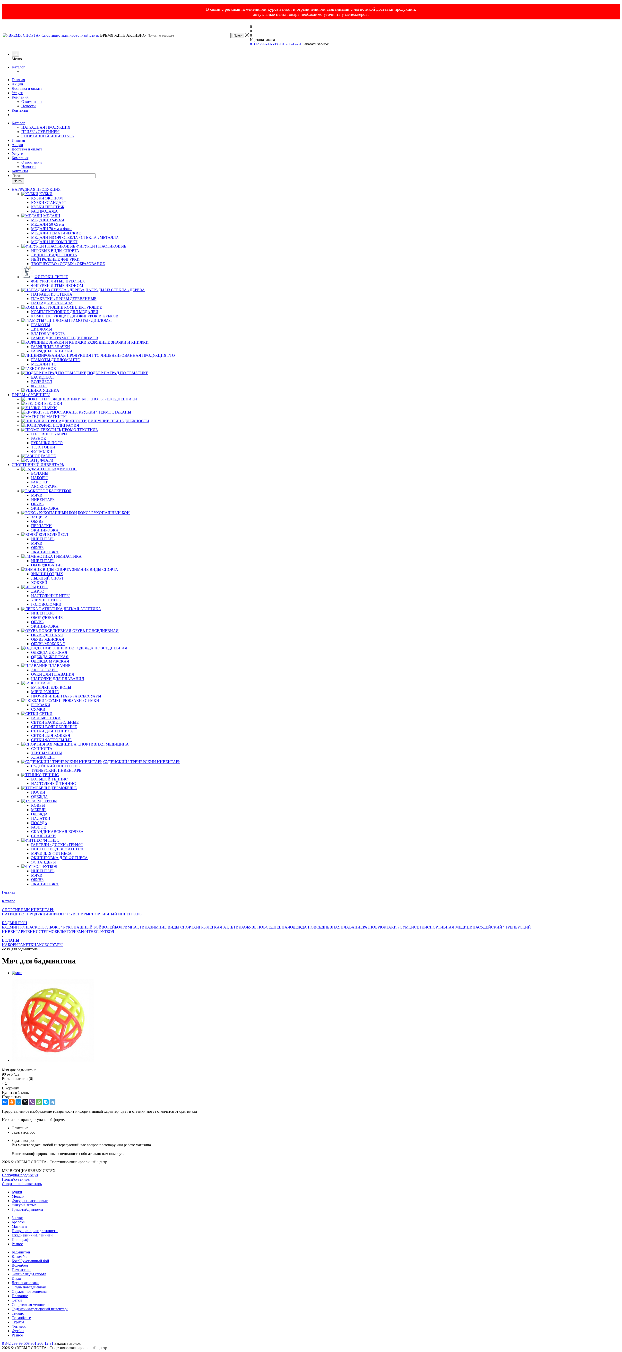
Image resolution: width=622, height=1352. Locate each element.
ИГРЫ (201, 927)
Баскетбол (20, 1256)
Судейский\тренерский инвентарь (40, 1309)
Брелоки (19, 1222)
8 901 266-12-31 (289, 44)
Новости (28, 106)
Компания (20, 97)
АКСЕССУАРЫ (49, 945)
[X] (25, 1102)
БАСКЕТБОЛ (38, 927)
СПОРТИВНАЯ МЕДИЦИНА (452, 927)
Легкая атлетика (25, 1283)
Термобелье (21, 1318)
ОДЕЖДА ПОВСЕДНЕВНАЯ (315, 927)
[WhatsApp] (39, 1102)
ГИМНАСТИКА (136, 927)
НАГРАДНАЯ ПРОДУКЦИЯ (45, 127)
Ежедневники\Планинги (32, 1235)
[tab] (316, 1128)
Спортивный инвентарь (22, 1184)
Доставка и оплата (27, 88)
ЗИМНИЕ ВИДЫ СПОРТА (173, 927)
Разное (17, 1244)
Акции (17, 84)
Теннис (18, 1313)
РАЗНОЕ (370, 927)
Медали (18, 1196)
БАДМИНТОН (14, 927)
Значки (17, 1218)
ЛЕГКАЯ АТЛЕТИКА (225, 927)
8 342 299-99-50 (263, 44)
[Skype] (46, 1102)
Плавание (20, 1296)
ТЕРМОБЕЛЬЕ (54, 931)
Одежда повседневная (30, 1291)
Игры (16, 1278)
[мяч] (17, 973)
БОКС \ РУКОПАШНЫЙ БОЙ (76, 927)
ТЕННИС (33, 931)
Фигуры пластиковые (30, 1201)
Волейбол (20, 1265)
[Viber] (32, 1102)
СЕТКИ (420, 927)
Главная (18, 80)
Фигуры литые (24, 1205)
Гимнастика (21, 1270)
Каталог (18, 67)
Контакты (20, 110)
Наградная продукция (20, 1175)
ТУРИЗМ (74, 931)
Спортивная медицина (30, 1304)
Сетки (17, 1300)
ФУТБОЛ (106, 931)
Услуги (17, 93)
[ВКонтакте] (5, 1102)
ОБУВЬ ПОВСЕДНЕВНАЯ (267, 927)
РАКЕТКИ (27, 945)
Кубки (17, 1192)
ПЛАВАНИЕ (352, 927)
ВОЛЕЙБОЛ (112, 927)
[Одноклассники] (12, 1102)
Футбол (18, 1331)
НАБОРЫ (10, 945)
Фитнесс (19, 1326)
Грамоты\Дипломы (27, 1209)
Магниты (19, 1226)
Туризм (18, 1322)
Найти (18, 181)
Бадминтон (21, 1252)
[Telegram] (52, 1102)
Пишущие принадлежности (35, 1231)
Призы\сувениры (16, 1179)
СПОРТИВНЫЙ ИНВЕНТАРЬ (47, 136)
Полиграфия (22, 1239)
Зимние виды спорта (29, 1274)
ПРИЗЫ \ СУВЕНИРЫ (40, 132)
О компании (31, 102)
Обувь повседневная (29, 1287)
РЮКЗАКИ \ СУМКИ (396, 927)
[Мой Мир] (18, 1102)
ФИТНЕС (90, 931)
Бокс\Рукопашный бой (30, 1261)
